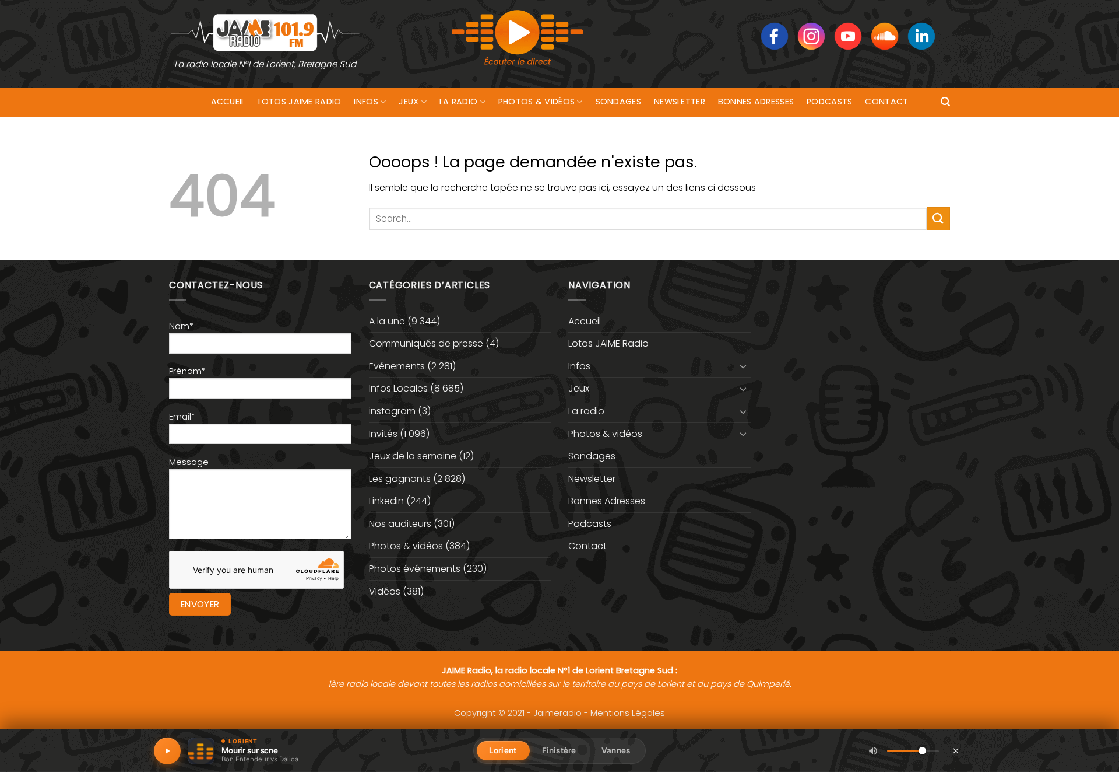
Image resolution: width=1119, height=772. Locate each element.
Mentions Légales (627, 713)
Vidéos (384, 591)
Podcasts (829, 101)
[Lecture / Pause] (167, 751)
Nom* (181, 326)
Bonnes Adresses (756, 101)
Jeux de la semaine (412, 456)
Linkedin (386, 501)
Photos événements (414, 568)
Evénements (397, 366)
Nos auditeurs (400, 523)
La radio (458, 101)
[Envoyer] (938, 218)
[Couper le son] (873, 751)
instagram (392, 411)
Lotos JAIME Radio (300, 101)
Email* (182, 416)
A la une (387, 321)
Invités (383, 434)
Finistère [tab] (559, 750)
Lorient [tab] (502, 750)
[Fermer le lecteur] (955, 750)
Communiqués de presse (426, 343)
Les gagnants (400, 478)
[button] (945, 101)
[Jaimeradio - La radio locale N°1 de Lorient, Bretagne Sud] (265, 32)
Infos (366, 101)
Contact (886, 101)
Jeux (408, 101)
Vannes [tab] (615, 750)
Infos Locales (398, 388)
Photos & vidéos (536, 101)
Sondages (618, 101)
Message (189, 462)
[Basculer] (744, 366)
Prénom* (187, 371)
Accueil (228, 101)
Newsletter (679, 101)
